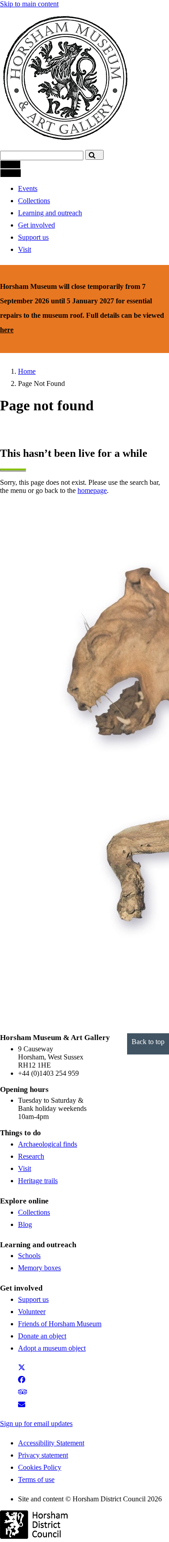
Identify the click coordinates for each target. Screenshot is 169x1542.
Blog (25, 1224)
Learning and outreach (50, 213)
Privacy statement (43, 1455)
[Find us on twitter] (23, 1370)
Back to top (148, 1041)
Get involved (36, 225)
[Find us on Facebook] (23, 1382)
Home (27, 371)
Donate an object (42, 1336)
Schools (29, 1255)
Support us (33, 237)
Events (27, 188)
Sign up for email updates (36, 1423)
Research (31, 1156)
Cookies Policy (39, 1467)
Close (10, 173)
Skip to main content (29, 4)
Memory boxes (39, 1268)
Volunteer (32, 1311)
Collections (34, 200)
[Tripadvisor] (26, 1394)
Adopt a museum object (52, 1348)
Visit (24, 249)
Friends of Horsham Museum (59, 1324)
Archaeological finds (47, 1144)
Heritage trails (38, 1180)
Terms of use (36, 1479)
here (7, 330)
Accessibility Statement (51, 1443)
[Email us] (25, 1406)
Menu (10, 164)
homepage (92, 490)
